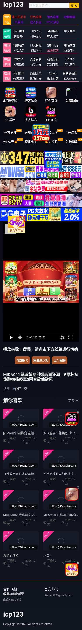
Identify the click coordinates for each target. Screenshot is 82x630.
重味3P (18, 59)
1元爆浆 (71, 132)
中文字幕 (69, 31)
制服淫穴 (19, 45)
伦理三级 (21, 389)
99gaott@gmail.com (58, 595)
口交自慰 (36, 45)
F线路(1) (22, 360)
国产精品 (19, 31)
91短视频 (19, 78)
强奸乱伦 (53, 45)
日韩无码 (36, 36)
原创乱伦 (36, 73)
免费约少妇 (41, 360)
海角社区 (53, 78)
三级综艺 (53, 50)
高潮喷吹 (53, 64)
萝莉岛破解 (70, 73)
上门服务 (60, 360)
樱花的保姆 (11, 556)
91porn (53, 73)
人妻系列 (36, 59)
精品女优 (69, 45)
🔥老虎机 (51, 141)
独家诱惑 (19, 64)
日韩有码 (36, 31)
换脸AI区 (36, 50)
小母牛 (47, 556)
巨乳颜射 (69, 64)
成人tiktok (69, 78)
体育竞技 (10, 132)
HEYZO (69, 59)
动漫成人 (69, 50)
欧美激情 (53, 36)
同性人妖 (19, 50)
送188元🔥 (10, 141)
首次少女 (36, 64)
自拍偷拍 (53, 31)
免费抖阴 (19, 73)
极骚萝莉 (53, 59)
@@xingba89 (12, 599)
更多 (71, 401)
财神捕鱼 (72, 141)
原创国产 (19, 36)
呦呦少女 (36, 78)
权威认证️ (51, 132)
